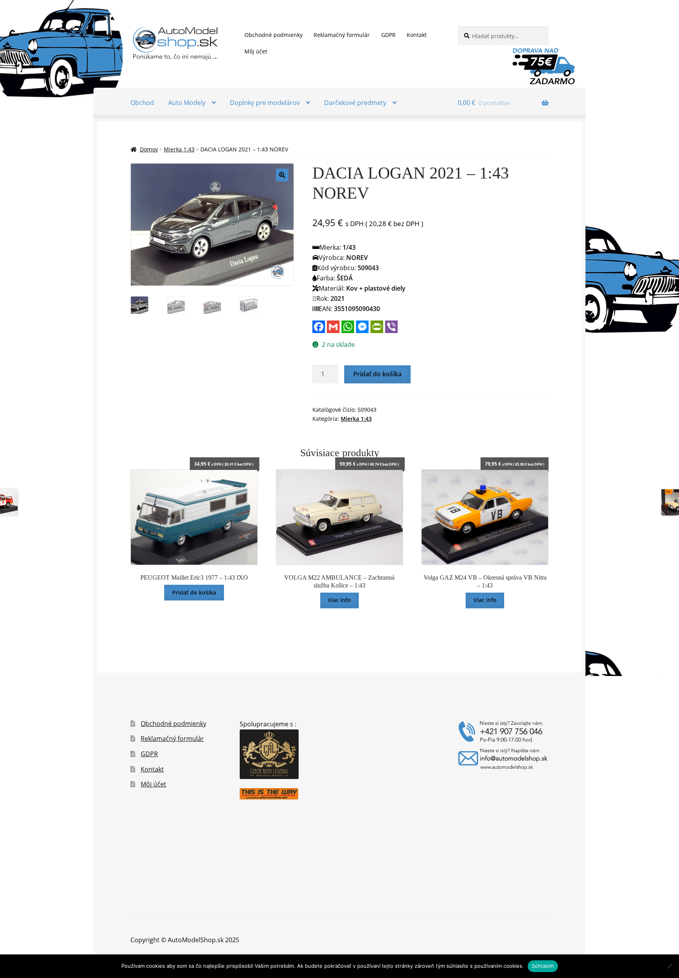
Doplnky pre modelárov (265, 102)
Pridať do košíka (377, 374)
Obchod (142, 102)
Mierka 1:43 (179, 149)
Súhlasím (543, 966)
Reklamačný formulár (342, 35)
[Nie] (669, 966)
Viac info (339, 600)
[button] (282, 175)
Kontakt (417, 35)
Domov (149, 149)
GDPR (388, 35)
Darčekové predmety (355, 102)
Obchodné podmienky (273, 35)
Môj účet (255, 51)
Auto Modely (187, 102)
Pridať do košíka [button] (194, 592)
